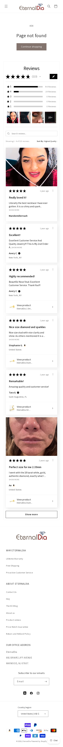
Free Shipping (12, 565)
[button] (6, 6)
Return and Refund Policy (18, 633)
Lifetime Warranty (14, 558)
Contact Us (11, 592)
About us (10, 613)
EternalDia (26, 741)
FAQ (8, 599)
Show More (14, 210)
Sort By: (40, 141)
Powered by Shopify (39, 741)
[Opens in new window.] (24, 345)
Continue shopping (31, 46)
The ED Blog (12, 606)
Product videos (13, 620)
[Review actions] (53, 190)
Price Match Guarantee (17, 626)
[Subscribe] (45, 681)
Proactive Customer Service (19, 572)
